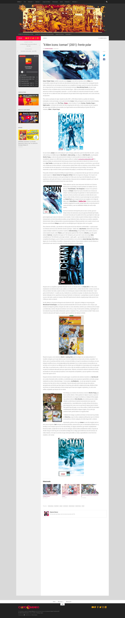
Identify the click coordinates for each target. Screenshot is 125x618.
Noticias (37, 1)
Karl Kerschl (66, 506)
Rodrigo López (40, 613)
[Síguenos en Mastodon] (28, 38)
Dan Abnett (56, 506)
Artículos (74, 1)
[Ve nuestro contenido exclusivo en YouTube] (26, 38)
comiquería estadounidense (85, 159)
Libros (61, 1)
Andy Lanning (50, 506)
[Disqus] (75, 538)
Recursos (60, 601)
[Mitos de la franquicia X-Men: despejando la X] (90, 489)
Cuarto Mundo (32, 611)
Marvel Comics (71, 506)
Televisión (30, 1)
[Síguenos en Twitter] (33, 38)
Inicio (54, 601)
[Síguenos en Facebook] (31, 38)
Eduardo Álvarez (49, 48)
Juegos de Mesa (46, 1)
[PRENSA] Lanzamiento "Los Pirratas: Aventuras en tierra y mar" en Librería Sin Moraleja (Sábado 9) (28, 143)
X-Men (83, 506)
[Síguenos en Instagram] (35, 38)
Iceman (61, 506)
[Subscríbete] (38, 38)
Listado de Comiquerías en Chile (25, 34)
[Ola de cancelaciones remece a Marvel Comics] (71, 489)
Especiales (68, 34)
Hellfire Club (82, 201)
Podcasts (67, 1)
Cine (25, 1)
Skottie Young (78, 506)
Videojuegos (55, 1)
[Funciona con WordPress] (24, 614)
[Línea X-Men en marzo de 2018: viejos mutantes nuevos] (52, 489)
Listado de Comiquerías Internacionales (44, 34)
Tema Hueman (34, 614)
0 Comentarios (102, 38)
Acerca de (68, 601)
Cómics (19, 1)
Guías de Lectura (60, 34)
